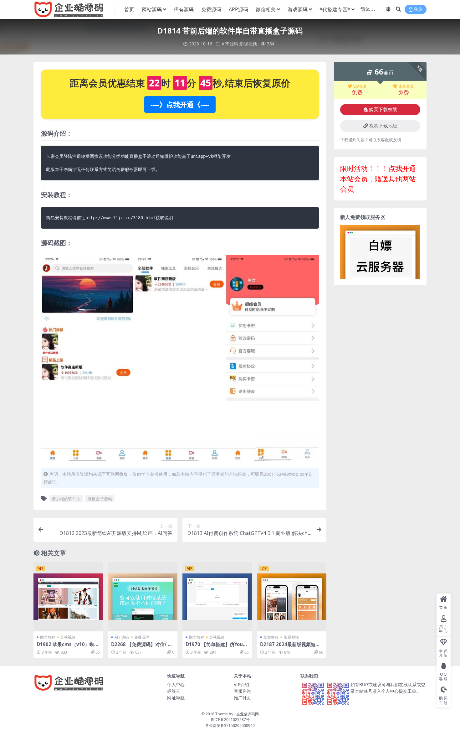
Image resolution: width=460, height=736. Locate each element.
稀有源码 (184, 9)
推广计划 (242, 698)
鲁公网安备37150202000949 (230, 725)
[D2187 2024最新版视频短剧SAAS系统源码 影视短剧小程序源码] (291, 596)
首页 (129, 9)
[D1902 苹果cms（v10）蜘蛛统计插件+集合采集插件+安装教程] (68, 596)
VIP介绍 (241, 684)
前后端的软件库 (66, 498)
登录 (418, 9)
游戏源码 (298, 9)
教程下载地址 (383, 125)
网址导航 (176, 698)
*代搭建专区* (334, 9)
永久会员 (406, 86)
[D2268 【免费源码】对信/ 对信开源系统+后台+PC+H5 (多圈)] (142, 596)
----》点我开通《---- (180, 104)
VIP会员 (359, 86)
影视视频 (248, 44)
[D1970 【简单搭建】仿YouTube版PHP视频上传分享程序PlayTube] (217, 596)
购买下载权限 (383, 109)
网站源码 (152, 9)
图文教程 (47, 637)
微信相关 (266, 9)
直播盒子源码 (100, 498)
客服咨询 (242, 691)
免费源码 (211, 9)
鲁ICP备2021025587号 (230, 719)
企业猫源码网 (247, 714)
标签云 (173, 691)
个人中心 (176, 684)
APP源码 (238, 9)
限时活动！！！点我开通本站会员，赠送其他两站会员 (378, 178)
